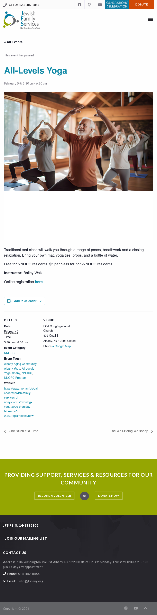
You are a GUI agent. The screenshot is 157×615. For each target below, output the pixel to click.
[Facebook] (79, 4)
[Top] (145, 608)
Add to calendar (25, 301)
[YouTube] (100, 4)
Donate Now (108, 495)
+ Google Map (61, 346)
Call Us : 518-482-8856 (24, 5)
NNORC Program (15, 378)
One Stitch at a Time (23, 430)
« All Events (13, 42)
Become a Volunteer (54, 495)
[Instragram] (89, 4)
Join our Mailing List (26, 538)
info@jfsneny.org (31, 581)
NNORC (9, 353)
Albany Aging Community (20, 364)
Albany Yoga (12, 368)
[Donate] (117, 0)
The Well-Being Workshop (129, 430)
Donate (141, 4)
